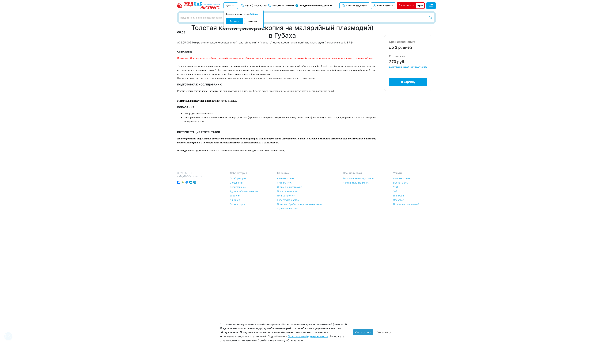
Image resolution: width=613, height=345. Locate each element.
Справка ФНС (284, 182)
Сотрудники (236, 182)
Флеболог (398, 200)
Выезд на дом (400, 182)
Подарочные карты (287, 191)
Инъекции (398, 195)
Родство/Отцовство (288, 200)
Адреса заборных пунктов (244, 191)
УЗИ (395, 187)
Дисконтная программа (289, 187)
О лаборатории (238, 178)
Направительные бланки (356, 182)
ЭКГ (395, 191)
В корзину (408, 82)
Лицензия (235, 200)
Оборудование (238, 187)
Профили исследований (406, 204)
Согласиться (363, 332)
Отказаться (384, 332)
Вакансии (235, 195)
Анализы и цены (285, 178)
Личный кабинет (385, 5)
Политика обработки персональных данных (300, 204)
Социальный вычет (287, 208)
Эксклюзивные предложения (358, 178)
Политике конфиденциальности (308, 336)
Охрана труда (237, 204)
